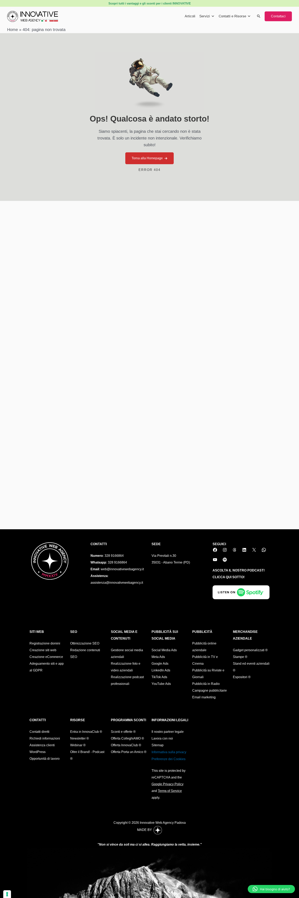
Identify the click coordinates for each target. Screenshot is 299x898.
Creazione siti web (42, 650)
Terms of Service (170, 791)
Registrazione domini (44, 643)
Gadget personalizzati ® (250, 650)
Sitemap (158, 745)
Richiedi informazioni (44, 738)
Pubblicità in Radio (206, 683)
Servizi (204, 16)
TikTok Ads (159, 677)
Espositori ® (242, 677)
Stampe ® (240, 657)
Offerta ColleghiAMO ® (127, 738)
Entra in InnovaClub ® (86, 731)
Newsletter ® (79, 738)
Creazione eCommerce (46, 657)
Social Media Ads (164, 650)
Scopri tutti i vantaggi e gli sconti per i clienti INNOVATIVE (149, 3)
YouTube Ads (161, 683)
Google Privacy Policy (167, 784)
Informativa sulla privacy (169, 752)
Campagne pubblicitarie (209, 690)
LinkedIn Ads (161, 670)
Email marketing (204, 697)
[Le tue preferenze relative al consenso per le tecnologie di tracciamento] (7, 894)
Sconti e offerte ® (123, 731)
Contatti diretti (39, 731)
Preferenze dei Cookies (169, 759)
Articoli (190, 16)
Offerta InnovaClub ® (126, 745)
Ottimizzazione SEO (84, 643)
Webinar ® (78, 745)
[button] (259, 16)
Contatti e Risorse (232, 16)
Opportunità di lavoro (44, 758)
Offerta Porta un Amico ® (128, 752)
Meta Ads (158, 657)
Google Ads (160, 663)
